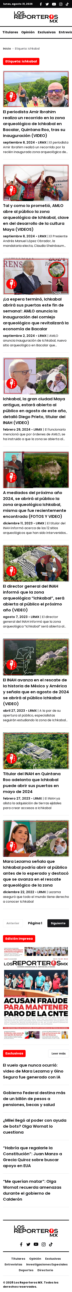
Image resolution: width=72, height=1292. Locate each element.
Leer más (59, 1053)
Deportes (26, 1270)
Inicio (7, 49)
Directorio (45, 1270)
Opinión (28, 32)
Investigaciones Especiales (47, 1264)
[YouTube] (36, 1244)
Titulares (10, 32)
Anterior (12, 923)
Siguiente (58, 923)
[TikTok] (51, 1244)
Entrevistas (13, 1264)
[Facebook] (21, 1244)
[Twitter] (28, 1244)
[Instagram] (44, 1244)
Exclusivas (47, 32)
